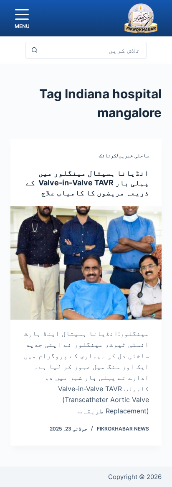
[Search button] (34, 50)
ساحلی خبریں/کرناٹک (124, 155)
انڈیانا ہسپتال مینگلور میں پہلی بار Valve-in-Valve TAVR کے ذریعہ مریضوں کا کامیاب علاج (87, 183)
